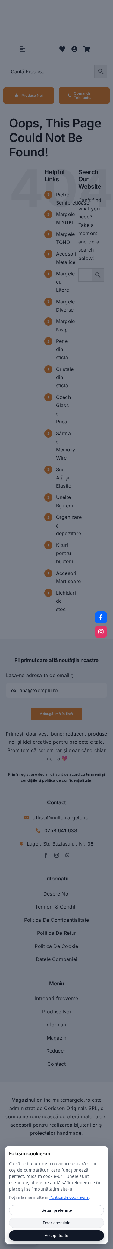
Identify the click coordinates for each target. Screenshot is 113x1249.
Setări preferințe (56, 1210)
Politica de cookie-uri (69, 1197)
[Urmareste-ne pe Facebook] (101, 617)
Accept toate (56, 1235)
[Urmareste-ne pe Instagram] (101, 632)
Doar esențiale (57, 1222)
